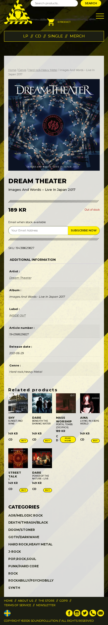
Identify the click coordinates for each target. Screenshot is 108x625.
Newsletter (46, 605)
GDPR (64, 600)
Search (91, 3)
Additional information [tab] (33, 260)
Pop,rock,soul (22, 559)
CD (38, 36)
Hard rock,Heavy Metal (42, 70)
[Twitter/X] (84, 615)
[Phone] (92, 615)
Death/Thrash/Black (28, 522)
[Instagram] (77, 615)
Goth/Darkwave (23, 537)
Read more (68, 439)
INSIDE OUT (17, 315)
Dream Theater (20, 278)
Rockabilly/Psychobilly (30, 580)
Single (55, 36)
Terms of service (17, 605)
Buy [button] (23, 441)
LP (25, 36)
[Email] (100, 615)
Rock (13, 573)
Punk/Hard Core (23, 566)
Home (12, 70)
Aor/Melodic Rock (25, 515)
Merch (77, 36)
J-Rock (14, 551)
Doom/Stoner (21, 530)
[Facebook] (69, 615)
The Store (46, 600)
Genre (22, 70)
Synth (14, 588)
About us (25, 600)
